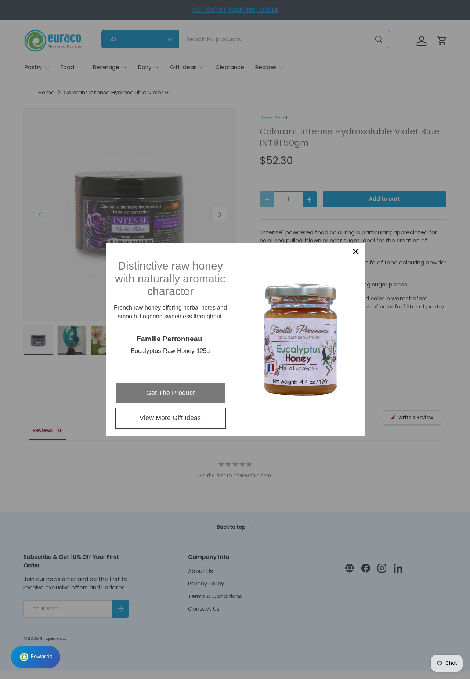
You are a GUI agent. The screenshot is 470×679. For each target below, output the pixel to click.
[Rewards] (35, 657)
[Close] (356, 251)
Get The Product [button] (170, 393)
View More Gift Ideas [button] (170, 418)
